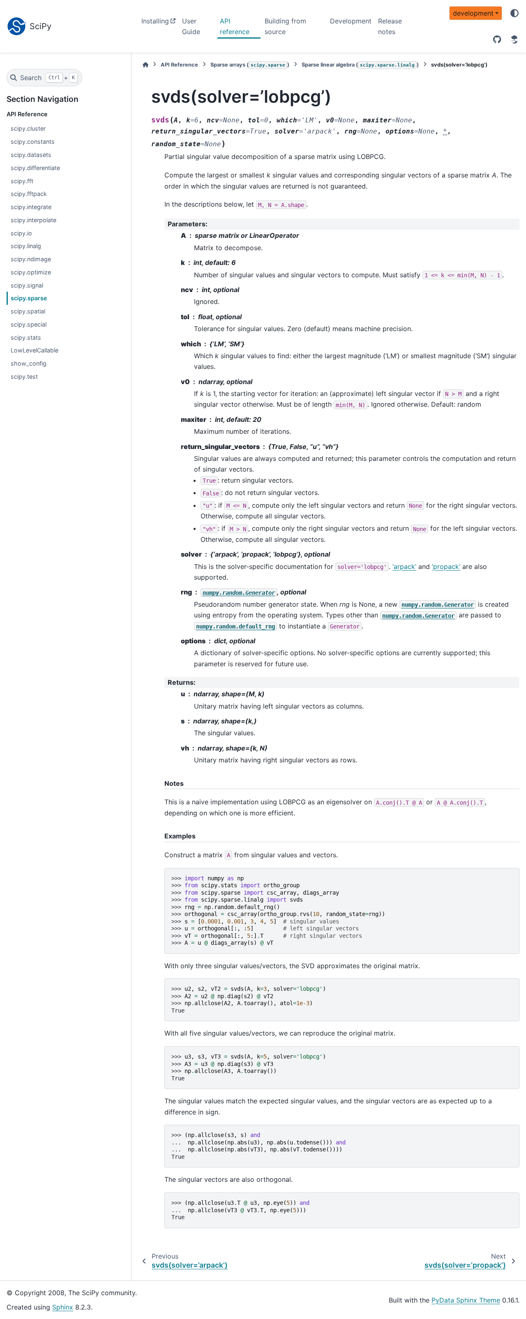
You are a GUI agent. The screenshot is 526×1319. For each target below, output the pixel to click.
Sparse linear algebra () (360, 65)
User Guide (191, 26)
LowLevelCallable (34, 350)
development (473, 13)
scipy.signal (27, 285)
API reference (234, 26)
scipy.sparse (29, 298)
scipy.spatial (28, 311)
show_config (28, 363)
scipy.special (28, 324)
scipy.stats (26, 337)
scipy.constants (33, 141)
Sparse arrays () (249, 65)
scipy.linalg (26, 245)
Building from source (285, 26)
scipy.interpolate (33, 219)
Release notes (390, 26)
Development (350, 21)
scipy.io (21, 233)
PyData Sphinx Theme (465, 1300)
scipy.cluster (28, 128)
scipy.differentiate (35, 167)
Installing (155, 21)
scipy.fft (22, 180)
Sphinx (62, 1307)
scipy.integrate (31, 206)
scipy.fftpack (29, 193)
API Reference (179, 65)
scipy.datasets (31, 154)
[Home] (145, 64)
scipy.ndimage (31, 259)
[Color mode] (514, 13)
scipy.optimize (31, 272)
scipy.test (24, 376)
